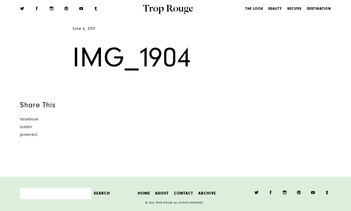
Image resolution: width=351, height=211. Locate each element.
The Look (254, 9)
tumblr (26, 127)
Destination (319, 9)
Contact (183, 193)
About (162, 193)
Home (144, 193)
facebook (29, 119)
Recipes (294, 9)
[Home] (168, 10)
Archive (207, 193)
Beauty (275, 9)
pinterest (29, 135)
